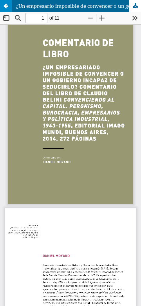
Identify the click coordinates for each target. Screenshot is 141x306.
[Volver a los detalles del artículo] (6, 6)
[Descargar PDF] (135, 6)
